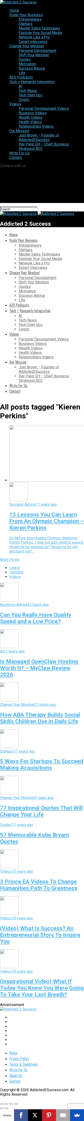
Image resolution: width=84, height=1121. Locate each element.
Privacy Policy (19, 1058)
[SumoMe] (77, 1115)
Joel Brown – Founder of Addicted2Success (39, 137)
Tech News (28, 90)
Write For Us (19, 153)
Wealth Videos (30, 117)
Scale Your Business (26, 15)
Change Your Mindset (26, 46)
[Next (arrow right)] (6, 1108)
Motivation (27, 64)
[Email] (63, 1115)
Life (22, 73)
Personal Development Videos (44, 108)
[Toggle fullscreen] (11, 1104)
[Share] (6, 1104)
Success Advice (32, 68)
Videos (15, 104)
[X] (35, 1115)
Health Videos (30, 122)
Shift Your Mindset (34, 55)
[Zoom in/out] (16, 1104)
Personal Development (37, 50)
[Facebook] (21, 1115)
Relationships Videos (36, 126)
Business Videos (33, 113)
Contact (15, 157)
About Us (15, 1075)
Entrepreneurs (30, 19)
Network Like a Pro (34, 37)
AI (20, 86)
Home (14, 10)
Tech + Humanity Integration (32, 82)
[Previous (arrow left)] (2, 1108)
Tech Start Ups (30, 95)
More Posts (10, 559)
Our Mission (19, 131)
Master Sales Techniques (39, 28)
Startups (25, 24)
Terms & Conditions (23, 1064)
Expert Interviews (33, 41)
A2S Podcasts (21, 77)
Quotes (25, 59)
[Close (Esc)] (2, 1104)
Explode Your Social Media (40, 33)
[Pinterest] (49, 1115)
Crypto (24, 99)
